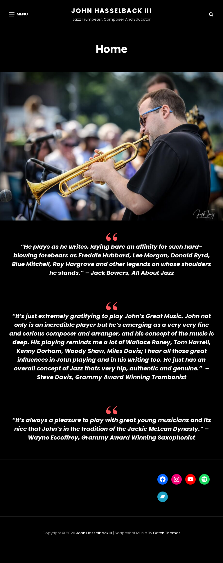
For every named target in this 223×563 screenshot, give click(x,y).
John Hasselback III (111, 10)
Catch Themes (167, 533)
